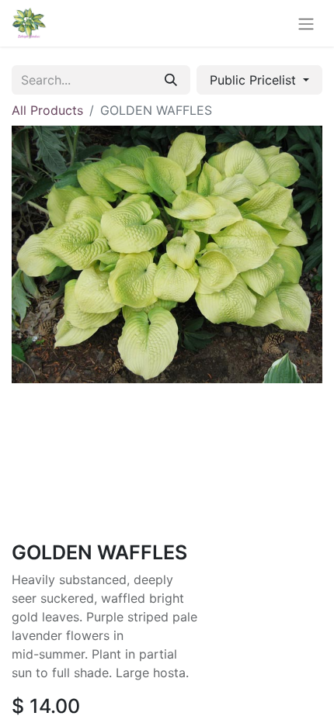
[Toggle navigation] (306, 23)
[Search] (170, 80)
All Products (47, 110)
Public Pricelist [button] (255, 80)
